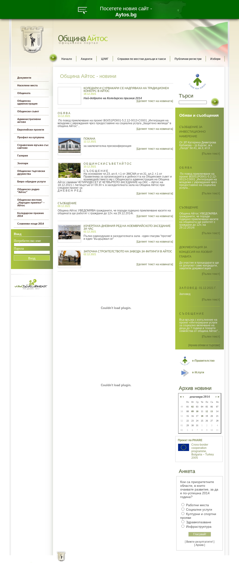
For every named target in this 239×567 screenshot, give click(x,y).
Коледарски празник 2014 (30, 214)
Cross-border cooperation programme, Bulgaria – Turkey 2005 (202, 451)
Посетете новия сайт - (126, 12)
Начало (66, 59)
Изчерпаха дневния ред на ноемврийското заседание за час (127, 227)
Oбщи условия (101, 560)
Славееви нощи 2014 (30, 223)
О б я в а (64, 113)
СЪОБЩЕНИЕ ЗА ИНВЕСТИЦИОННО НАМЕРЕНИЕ (192, 131)
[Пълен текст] (211, 153)
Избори (215, 59)
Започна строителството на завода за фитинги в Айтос (128, 251)
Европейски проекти (30, 129)
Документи (24, 77)
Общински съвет (28, 111)
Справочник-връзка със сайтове (33, 146)
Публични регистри (188, 59)
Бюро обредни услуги (31, 181)
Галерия (22, 155)
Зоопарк (22, 163)
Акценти (86, 59)
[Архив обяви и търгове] (204, 345)
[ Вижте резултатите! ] (199, 541)
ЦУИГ (105, 59)
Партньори (123, 560)
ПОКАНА (89, 138)
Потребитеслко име (27, 241)
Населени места (27, 85)
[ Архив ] (199, 545)
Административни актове (29, 120)
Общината (23, 93)
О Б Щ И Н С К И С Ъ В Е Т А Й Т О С (108, 163)
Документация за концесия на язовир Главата (195, 252)
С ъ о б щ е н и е (191, 313)
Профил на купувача (30, 137)
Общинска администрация (27, 102)
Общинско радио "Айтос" (28, 190)
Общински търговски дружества (31, 172)
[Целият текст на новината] (155, 101)
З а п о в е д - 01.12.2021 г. (197, 288)
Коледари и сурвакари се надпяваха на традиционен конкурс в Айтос (126, 90)
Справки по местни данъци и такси (141, 59)
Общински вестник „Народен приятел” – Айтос (31, 202)
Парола (19, 248)
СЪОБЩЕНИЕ (67, 203)
